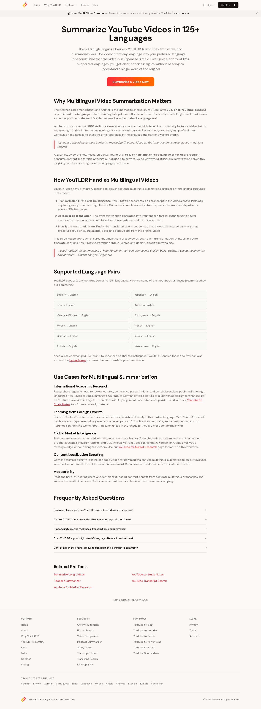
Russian (132, 683)
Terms (193, 630)
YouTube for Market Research (138, 447)
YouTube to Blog (143, 624)
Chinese (120, 683)
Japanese (86, 683)
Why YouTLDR (52, 5)
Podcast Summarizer (67, 581)
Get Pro (225, 5)
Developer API (85, 664)
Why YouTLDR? (30, 636)
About (24, 630)
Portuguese (62, 683)
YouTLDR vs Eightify (32, 641)
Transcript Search (87, 658)
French (37, 683)
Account (194, 636)
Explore (69, 5)
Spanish (25, 683)
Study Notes (84, 647)
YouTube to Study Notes (148, 574)
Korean (99, 683)
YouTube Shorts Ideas (146, 653)
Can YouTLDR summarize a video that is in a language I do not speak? (92, 519)
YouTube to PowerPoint (147, 641)
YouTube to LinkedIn (145, 630)
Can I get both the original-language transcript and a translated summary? (96, 547)
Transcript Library (87, 653)
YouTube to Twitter (144, 636)
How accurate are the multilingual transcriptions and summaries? (90, 528)
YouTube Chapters (144, 647)
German (48, 683)
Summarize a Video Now (131, 82)
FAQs (24, 653)
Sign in (211, 5)
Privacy (193, 624)
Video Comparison (88, 636)
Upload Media (85, 630)
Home (36, 5)
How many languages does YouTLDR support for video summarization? (93, 510)
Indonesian (157, 683)
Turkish (144, 683)
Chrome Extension (88, 624)
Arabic (109, 683)
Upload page (77, 360)
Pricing (85, 5)
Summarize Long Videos (69, 574)
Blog (95, 5)
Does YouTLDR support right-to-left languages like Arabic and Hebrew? (94, 538)
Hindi (75, 683)
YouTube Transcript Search (149, 581)
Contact (26, 658)
